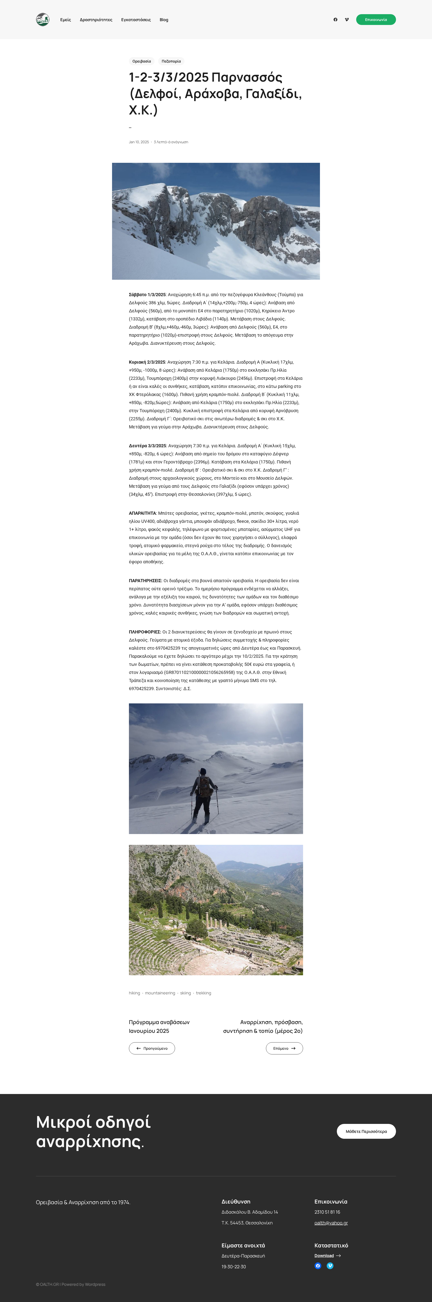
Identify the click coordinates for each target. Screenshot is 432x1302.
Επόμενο (280, 1048)
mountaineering (160, 993)
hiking (134, 993)
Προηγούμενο (156, 1048)
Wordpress (95, 1284)
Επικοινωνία (376, 19)
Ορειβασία (142, 61)
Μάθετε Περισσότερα (366, 1131)
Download (324, 1255)
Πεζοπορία (171, 61)
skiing (185, 993)
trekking (203, 993)
